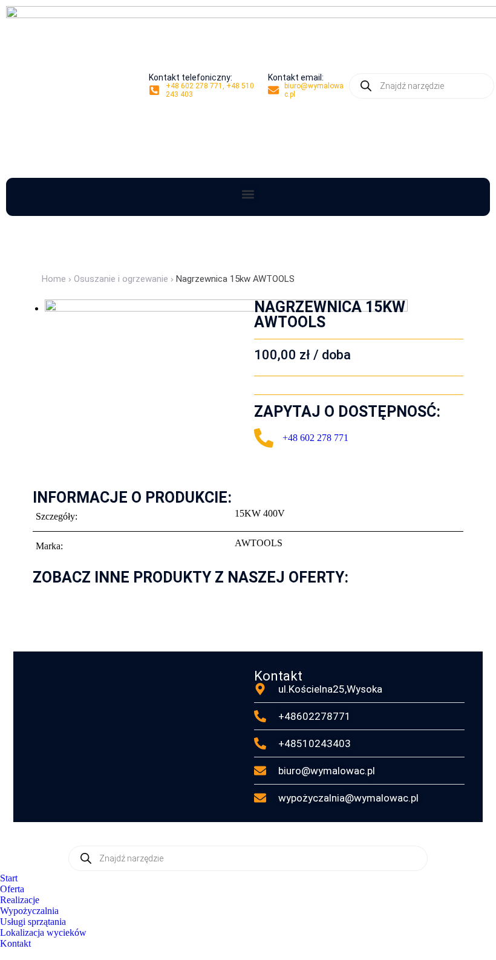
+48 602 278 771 (315, 438)
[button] (248, 194)
